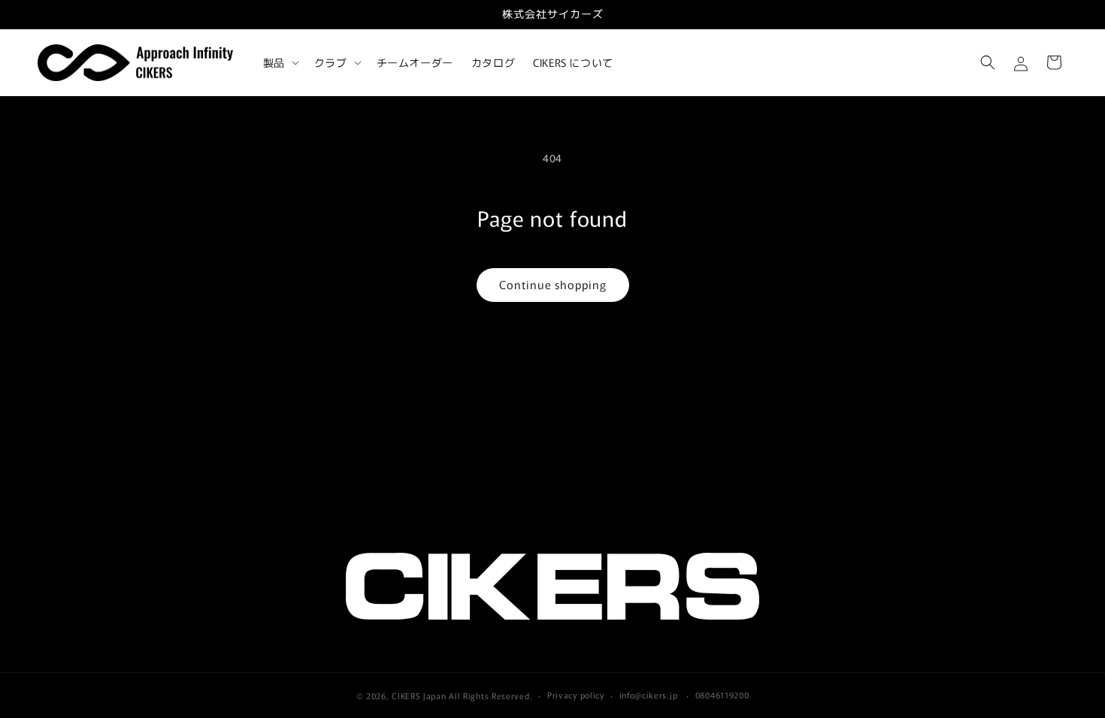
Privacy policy (575, 695)
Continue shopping (553, 284)
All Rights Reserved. (490, 695)
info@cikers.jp (648, 695)
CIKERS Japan (419, 695)
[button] (279, 62)
